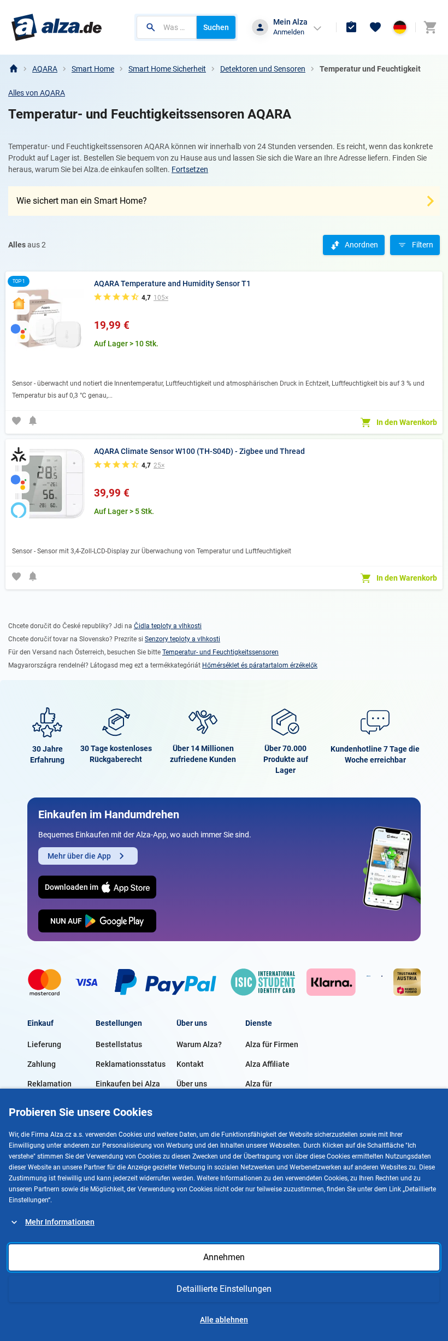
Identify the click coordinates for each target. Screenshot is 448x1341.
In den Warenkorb (406, 422)
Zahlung (41, 1064)
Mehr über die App (79, 856)
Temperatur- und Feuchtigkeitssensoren (220, 652)
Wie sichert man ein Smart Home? (81, 201)
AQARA (44, 68)
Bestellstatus (119, 1044)
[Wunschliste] (375, 27)
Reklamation (49, 1083)
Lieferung (44, 1044)
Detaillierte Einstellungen (224, 1289)
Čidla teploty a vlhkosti (168, 626)
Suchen (216, 27)
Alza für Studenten (263, 1090)
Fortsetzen (190, 169)
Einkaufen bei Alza (128, 1083)
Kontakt (190, 1064)
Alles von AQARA (36, 92)
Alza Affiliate (267, 1064)
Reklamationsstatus (131, 1064)
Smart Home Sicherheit (167, 68)
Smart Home (93, 68)
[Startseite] (13, 69)
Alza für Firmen (271, 1044)
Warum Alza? (199, 1044)
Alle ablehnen (224, 1319)
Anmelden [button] (288, 32)
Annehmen (224, 1257)
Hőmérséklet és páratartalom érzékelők (259, 665)
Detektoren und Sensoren (262, 68)
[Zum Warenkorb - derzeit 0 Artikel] (430, 27)
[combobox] (167, 27)
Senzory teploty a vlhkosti (182, 639)
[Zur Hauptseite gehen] (56, 27)
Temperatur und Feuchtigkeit (370, 68)
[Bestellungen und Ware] (351, 27)
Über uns (191, 1083)
